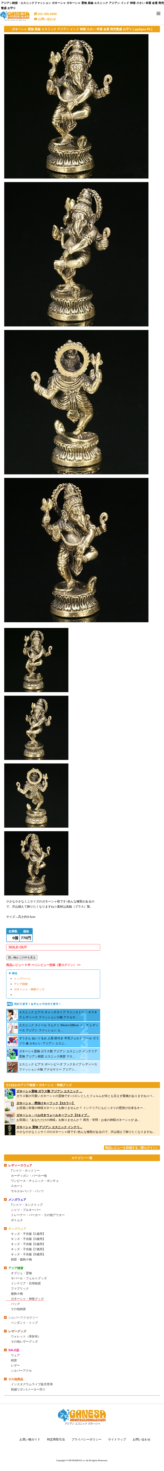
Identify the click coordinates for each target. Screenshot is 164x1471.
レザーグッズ (17, 1331)
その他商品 (15, 1379)
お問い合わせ (46, 19)
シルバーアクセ (21, 1370)
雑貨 (14, 1360)
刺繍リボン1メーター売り (28, 1389)
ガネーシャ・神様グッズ (29, 989)
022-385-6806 (47, 14)
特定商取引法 (56, 1439)
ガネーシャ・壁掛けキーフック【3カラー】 (45, 1103)
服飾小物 (17, 1293)
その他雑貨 (18, 1309)
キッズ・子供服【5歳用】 (28, 1244)
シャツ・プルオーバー (26, 1210)
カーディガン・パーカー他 (29, 1175)
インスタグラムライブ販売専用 (32, 1384)
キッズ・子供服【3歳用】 (28, 1239)
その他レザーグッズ (24, 1341)
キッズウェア (17, 1228)
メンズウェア (17, 1199)
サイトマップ (117, 1439)
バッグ (15, 1304)
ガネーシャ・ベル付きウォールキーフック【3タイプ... (52, 1115)
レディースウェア (20, 1165)
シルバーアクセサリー (23, 1317)
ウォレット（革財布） (26, 1336)
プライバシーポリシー (86, 1439)
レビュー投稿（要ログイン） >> (59, 965)
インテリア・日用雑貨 (26, 1283)
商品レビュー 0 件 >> (20, 965)
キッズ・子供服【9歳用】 (28, 1254)
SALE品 (13, 1350)
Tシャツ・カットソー (25, 1170)
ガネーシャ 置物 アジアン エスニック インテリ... (49, 1127)
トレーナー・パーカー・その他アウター (38, 1215)
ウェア (15, 1355)
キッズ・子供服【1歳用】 (28, 1233)
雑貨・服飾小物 (21, 1259)
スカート (17, 1186)
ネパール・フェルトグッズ (29, 1278)
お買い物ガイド (29, 1439)
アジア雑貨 (21, 984)
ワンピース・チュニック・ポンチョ (35, 1180)
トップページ (22, 978)
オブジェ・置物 (21, 1273)
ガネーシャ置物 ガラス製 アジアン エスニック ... (49, 1091)
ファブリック (20, 1288)
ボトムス (17, 1220)
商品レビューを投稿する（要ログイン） (132, 1147)
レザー (15, 1365)
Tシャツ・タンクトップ (27, 1204)
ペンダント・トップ (24, 1322)
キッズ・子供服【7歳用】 (28, 1249)
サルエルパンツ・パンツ (27, 1191)
